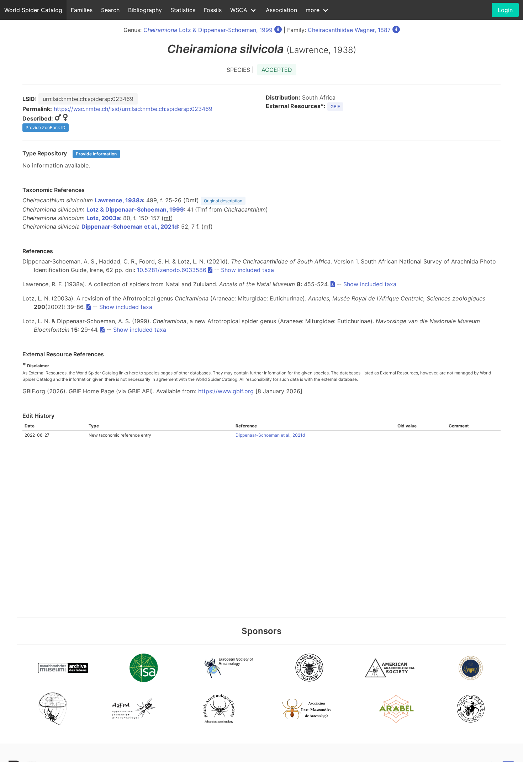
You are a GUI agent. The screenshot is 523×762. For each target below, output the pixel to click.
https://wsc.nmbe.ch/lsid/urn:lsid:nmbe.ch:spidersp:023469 (133, 108)
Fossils (213, 10)
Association (281, 10)
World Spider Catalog (33, 10)
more (312, 10)
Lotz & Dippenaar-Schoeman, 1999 (208, 29)
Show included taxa (247, 269)
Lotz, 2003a (103, 218)
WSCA (238, 10)
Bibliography (145, 10)
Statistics (182, 10)
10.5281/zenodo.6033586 (171, 269)
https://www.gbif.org (226, 391)
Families (82, 10)
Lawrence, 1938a (119, 200)
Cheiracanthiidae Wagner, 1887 (349, 29)
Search (110, 10)
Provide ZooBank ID (45, 127)
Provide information (96, 153)
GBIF (335, 106)
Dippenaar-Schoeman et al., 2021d (129, 226)
